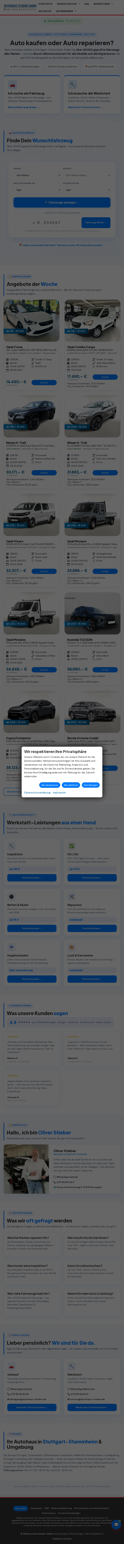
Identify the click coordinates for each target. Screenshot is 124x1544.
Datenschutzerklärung (37, 792)
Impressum (59, 792)
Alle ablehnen (71, 785)
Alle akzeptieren (49, 785)
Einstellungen (91, 785)
